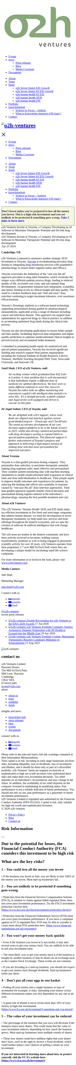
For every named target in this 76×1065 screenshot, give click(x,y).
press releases (16, 720)
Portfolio (13, 103)
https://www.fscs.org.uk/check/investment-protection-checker (36, 909)
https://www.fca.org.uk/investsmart (23, 1060)
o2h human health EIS (28, 100)
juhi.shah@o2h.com (12, 586)
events (12, 726)
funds (11, 84)
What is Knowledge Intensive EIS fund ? (38, 113)
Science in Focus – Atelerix (31, 110)
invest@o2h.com (10, 686)
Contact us (14, 821)
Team (11, 81)
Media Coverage (25, 69)
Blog (18, 66)
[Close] (2, 837)
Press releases (23, 62)
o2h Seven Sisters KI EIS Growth (34, 91)
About (12, 78)
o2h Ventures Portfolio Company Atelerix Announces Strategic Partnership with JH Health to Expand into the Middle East (40, 630)
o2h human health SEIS (29, 97)
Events (12, 56)
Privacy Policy (16, 814)
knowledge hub (17, 717)
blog (10, 723)
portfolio (13, 701)
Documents (14, 72)
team (11, 698)
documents (14, 729)
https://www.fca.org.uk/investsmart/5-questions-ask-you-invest (37, 1009)
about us (13, 695)
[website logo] (38, 47)
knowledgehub (16, 107)
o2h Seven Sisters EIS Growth (33, 88)
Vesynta (31, 261)
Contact (12, 116)
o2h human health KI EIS (30, 94)
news (11, 59)
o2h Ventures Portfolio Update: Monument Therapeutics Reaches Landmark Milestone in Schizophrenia (41, 639)
